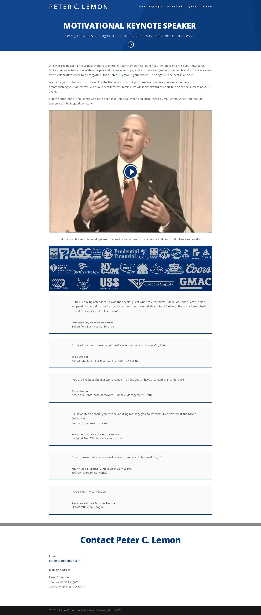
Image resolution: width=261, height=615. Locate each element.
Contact (204, 6)
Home (142, 6)
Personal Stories (175, 6)
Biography (154, 6)
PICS (117, 610)
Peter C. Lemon (120, 75)
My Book (192, 6)
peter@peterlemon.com (64, 560)
